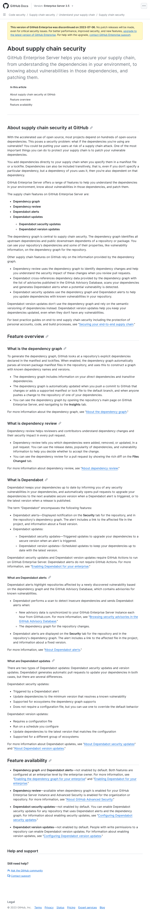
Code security (17, 14)
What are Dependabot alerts (27, 577)
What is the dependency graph (34, 348)
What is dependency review (32, 423)
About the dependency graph (106, 412)
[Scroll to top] (142, 913)
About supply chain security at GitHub (47, 127)
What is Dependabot (25, 480)
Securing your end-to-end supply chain (106, 324)
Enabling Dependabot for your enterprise (60, 566)
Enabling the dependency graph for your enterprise (49, 779)
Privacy (49, 907)
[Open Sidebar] (4, 15)
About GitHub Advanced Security (89, 799)
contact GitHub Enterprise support (109, 34)
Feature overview (25, 336)
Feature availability (27, 760)
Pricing (71, 907)
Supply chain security (42, 14)
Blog (102, 907)
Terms (38, 907)
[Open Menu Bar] (144, 6)
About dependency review (100, 468)
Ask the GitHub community (27, 870)
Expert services (87, 907)
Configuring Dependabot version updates (72, 836)
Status (60, 907)
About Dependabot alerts (62, 649)
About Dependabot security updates (109, 744)
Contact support (21, 875)
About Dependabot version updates (39, 748)
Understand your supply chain (77, 14)
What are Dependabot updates (28, 661)
